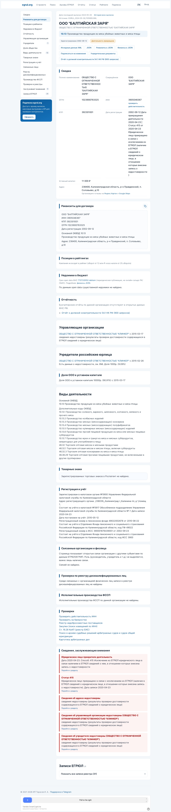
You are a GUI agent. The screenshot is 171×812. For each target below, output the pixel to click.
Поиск (53, 5)
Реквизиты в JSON (104, 48)
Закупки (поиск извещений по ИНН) (78, 626)
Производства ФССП (32, 79)
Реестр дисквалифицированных (34, 73)
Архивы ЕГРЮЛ (67, 5)
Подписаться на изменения (73, 53)
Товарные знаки (30, 57)
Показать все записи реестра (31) (103, 773)
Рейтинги (104, 5)
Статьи (92, 5)
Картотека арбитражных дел (74, 639)
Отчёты (81, 5)
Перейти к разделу (69, 670)
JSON (89, 48)
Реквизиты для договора (34, 19)
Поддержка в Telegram (60, 792)
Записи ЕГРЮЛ (35, 94)
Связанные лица (30, 67)
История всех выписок (104, 15)
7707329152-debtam (87, 280)
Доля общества (30, 48)
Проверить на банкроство (73, 619)
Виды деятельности (35, 53)
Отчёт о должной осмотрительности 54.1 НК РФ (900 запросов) (90, 59)
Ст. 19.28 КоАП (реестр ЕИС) (74, 629)
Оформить (29, 117)
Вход (146, 4)
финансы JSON (83, 283)
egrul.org (27, 4)
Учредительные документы (103, 53)
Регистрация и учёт (32, 62)
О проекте (41, 5)
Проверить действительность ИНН (77, 616)
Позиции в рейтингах (32, 24)
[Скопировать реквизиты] (145, 206)
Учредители (35, 43)
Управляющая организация (35, 38)
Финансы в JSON (125, 48)
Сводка (26, 14)
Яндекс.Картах (110, 193)
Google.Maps (124, 193)
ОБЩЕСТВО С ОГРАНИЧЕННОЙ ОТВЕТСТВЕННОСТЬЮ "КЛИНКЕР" (94, 333)
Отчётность (28, 34)
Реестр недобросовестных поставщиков (80, 623)
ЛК (139, 4)
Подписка (116, 5)
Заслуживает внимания (35, 89)
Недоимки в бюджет (32, 29)
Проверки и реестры (32, 84)
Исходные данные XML (71, 48)
